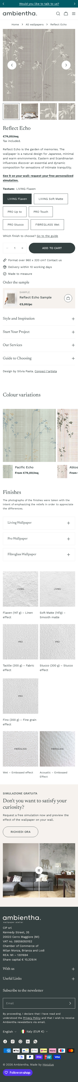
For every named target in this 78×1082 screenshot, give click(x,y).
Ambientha (21, 1064)
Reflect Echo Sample (36, 297)
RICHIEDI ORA (20, 832)
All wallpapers (35, 24)
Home (15, 24)
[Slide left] (11, 65)
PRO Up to (15, 211)
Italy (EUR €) (35, 1031)
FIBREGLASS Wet (47, 224)
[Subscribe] (70, 1003)
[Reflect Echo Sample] (11, 298)
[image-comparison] (39, 870)
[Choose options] (68, 298)
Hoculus (48, 1064)
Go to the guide (47, 236)
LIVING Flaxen (17, 199)
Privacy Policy (32, 1017)
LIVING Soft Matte (51, 199)
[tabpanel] (39, 443)
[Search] (58, 13)
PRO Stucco (16, 224)
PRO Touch (41, 211)
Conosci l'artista (46, 371)
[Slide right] (66, 65)
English (8, 1031)
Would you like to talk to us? (39, 3)
